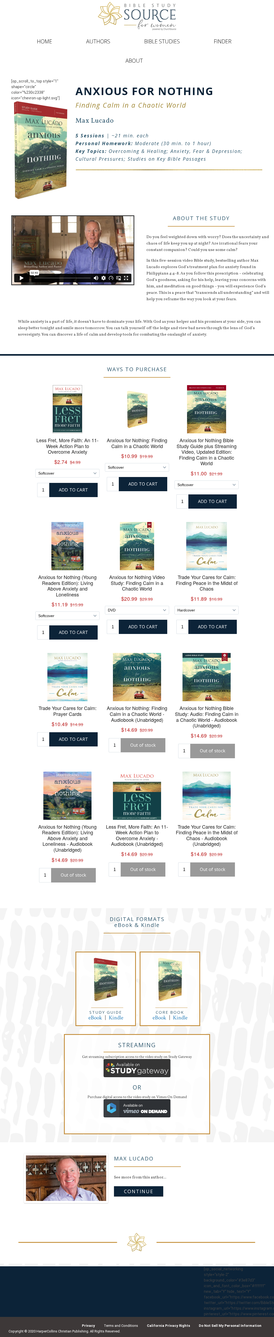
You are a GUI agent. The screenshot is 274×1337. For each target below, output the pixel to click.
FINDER (222, 41)
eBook (95, 1017)
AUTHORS (98, 41)
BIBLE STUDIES (162, 41)
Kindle (116, 1017)
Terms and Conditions (121, 1326)
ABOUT (134, 60)
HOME (44, 41)
